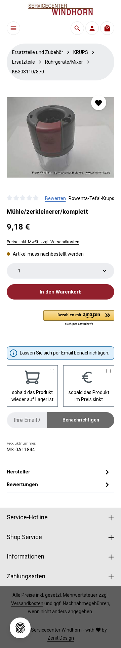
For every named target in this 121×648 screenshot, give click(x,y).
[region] (60, 137)
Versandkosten (27, 603)
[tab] (59, 471)
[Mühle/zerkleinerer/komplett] (60, 137)
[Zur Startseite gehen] (60, 9)
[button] (78, 318)
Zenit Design (60, 638)
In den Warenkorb (60, 292)
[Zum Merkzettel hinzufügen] (98, 102)
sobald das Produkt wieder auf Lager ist (32, 396)
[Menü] (13, 28)
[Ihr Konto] (92, 28)
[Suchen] (77, 28)
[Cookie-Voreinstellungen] (20, 628)
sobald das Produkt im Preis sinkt (89, 396)
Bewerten (55, 198)
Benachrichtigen (81, 420)
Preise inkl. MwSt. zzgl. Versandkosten (43, 242)
